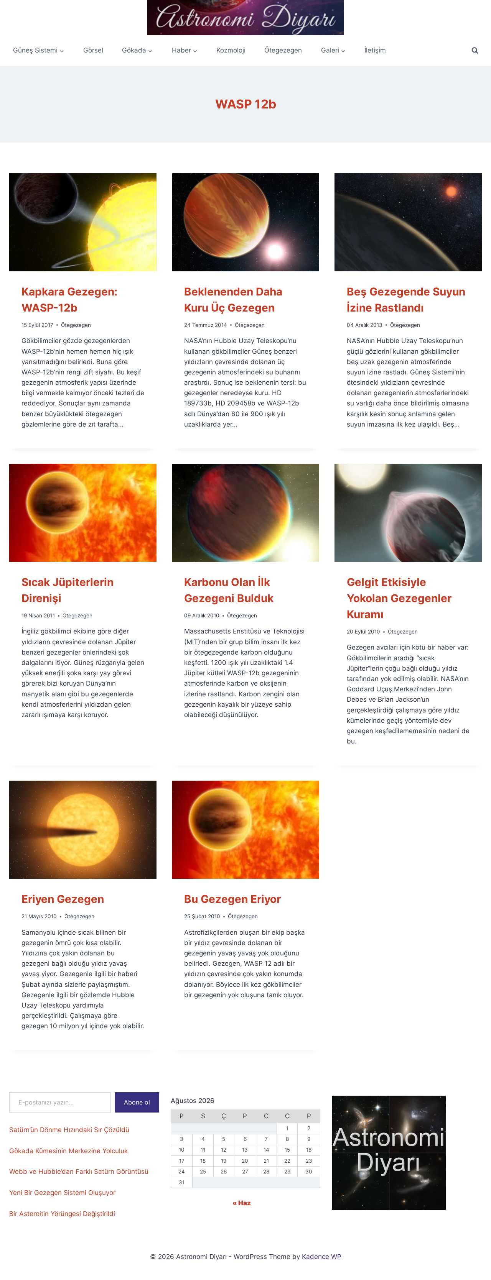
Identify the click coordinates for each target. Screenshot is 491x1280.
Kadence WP (321, 1256)
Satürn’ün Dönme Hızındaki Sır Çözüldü (69, 1130)
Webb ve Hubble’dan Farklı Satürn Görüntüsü (78, 1171)
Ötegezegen (283, 50)
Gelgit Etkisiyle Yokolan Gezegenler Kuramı (399, 598)
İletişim (375, 50)
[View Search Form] (475, 50)
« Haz (241, 1203)
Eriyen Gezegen (62, 899)
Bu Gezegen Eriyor (232, 899)
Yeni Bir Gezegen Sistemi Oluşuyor (62, 1192)
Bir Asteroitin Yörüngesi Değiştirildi (62, 1214)
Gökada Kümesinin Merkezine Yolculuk (68, 1151)
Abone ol (137, 1102)
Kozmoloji (231, 50)
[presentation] (83, 222)
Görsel (93, 50)
